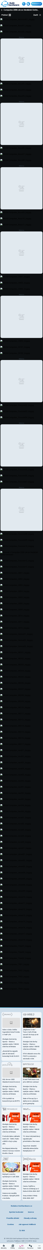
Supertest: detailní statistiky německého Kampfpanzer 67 (30, 1148)
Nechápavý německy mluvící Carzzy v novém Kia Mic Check (11, 1150)
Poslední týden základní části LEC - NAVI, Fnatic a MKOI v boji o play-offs (11, 1140)
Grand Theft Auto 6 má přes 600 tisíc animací (31, 1081)
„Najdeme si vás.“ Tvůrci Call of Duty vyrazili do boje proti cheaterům (30, 1033)
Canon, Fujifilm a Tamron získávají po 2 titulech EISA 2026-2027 (31, 1188)
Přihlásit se (36, 4)
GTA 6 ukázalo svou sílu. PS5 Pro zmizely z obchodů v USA (31, 1056)
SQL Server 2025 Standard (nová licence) (11, 1081)
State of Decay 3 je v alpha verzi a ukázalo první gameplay (30, 1101)
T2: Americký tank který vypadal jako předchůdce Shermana (31, 1138)
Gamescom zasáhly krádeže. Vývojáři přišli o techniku (10, 1195)
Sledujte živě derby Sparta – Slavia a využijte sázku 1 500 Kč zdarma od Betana (10, 1042)
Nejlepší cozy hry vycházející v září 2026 (10, 1175)
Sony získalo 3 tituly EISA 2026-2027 (30, 1197)
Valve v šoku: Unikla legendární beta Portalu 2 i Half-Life (11, 1032)
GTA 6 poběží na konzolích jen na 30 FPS (11, 1100)
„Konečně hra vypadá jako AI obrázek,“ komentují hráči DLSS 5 (10, 1053)
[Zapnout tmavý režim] (28, 4)
